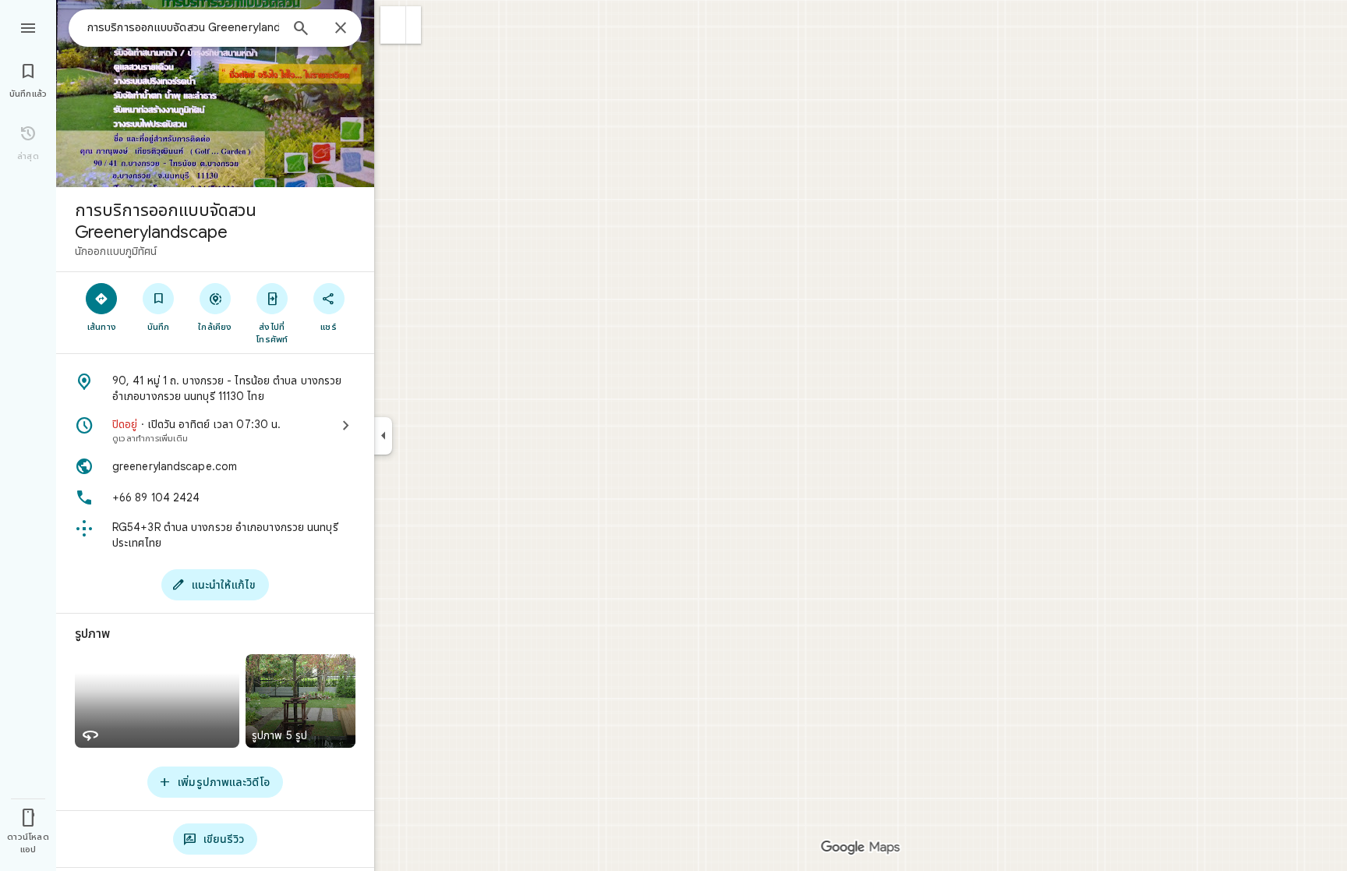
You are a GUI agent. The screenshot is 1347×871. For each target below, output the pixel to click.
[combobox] (183, 27)
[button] (393, 25)
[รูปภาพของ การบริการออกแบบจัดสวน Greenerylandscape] (215, 93)
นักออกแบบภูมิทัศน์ (116, 251)
